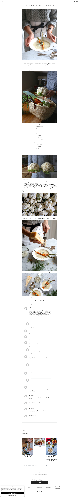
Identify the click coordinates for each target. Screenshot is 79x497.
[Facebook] (74, 2)
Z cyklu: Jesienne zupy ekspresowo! (27, 456)
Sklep (32, 1)
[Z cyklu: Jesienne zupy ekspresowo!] (27, 446)
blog (29, 1)
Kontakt (47, 1)
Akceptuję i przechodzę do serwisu (12, 493)
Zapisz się (39, 482)
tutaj (44, 480)
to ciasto (50, 67)
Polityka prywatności (14, 495)
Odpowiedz (31, 320)
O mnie (43, 1)
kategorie (37, 1)
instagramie (46, 297)
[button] (23, 486)
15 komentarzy (37, 300)
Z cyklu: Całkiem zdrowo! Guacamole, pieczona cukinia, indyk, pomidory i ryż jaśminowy (51, 458)
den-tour (30, 355)
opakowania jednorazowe (33, 402)
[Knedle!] (39, 441)
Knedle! (39, 446)
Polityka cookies (10, 495)
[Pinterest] (77, 2)
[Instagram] (76, 2)
